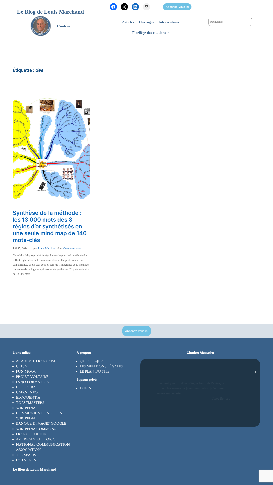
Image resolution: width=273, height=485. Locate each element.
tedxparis (26, 455)
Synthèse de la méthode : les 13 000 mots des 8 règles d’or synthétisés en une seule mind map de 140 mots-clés (50, 226)
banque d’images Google (41, 423)
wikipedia (25, 408)
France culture (32, 434)
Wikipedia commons (36, 429)
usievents (26, 460)
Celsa (21, 366)
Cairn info (27, 392)
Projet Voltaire (32, 376)
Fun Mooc (26, 371)
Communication (72, 248)
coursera (26, 387)
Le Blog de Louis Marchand (50, 12)
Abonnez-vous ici (177, 6)
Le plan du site (95, 371)
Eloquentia (28, 397)
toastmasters (30, 402)
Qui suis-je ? (91, 361)
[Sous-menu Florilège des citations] (168, 32)
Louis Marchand (47, 248)
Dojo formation (33, 382)
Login (86, 388)
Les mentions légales (101, 366)
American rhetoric (35, 439)
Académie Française (36, 361)
